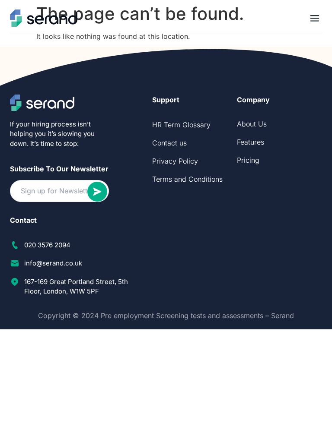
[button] (315, 18)
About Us (252, 124)
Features (250, 142)
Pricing (248, 160)
